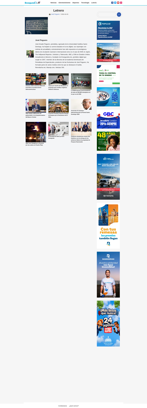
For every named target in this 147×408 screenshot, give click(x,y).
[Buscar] (119, 14)
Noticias (54, 3)
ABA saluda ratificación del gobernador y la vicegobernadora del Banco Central (35, 115)
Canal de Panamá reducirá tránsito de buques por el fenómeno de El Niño (58, 115)
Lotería (93, 3)
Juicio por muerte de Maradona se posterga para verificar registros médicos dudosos (58, 87)
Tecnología (85, 3)
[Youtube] (118, 3)
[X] (115, 3)
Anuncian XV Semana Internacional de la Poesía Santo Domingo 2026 (80, 112)
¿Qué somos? (74, 406)
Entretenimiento (64, 3)
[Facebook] (112, 3)
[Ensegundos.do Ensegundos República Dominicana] (32, 2)
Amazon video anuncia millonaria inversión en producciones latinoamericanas (35, 87)
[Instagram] (121, 3)
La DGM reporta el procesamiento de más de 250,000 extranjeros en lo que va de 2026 (80, 92)
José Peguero (55, 14)
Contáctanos (62, 406)
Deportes (76, 3)
